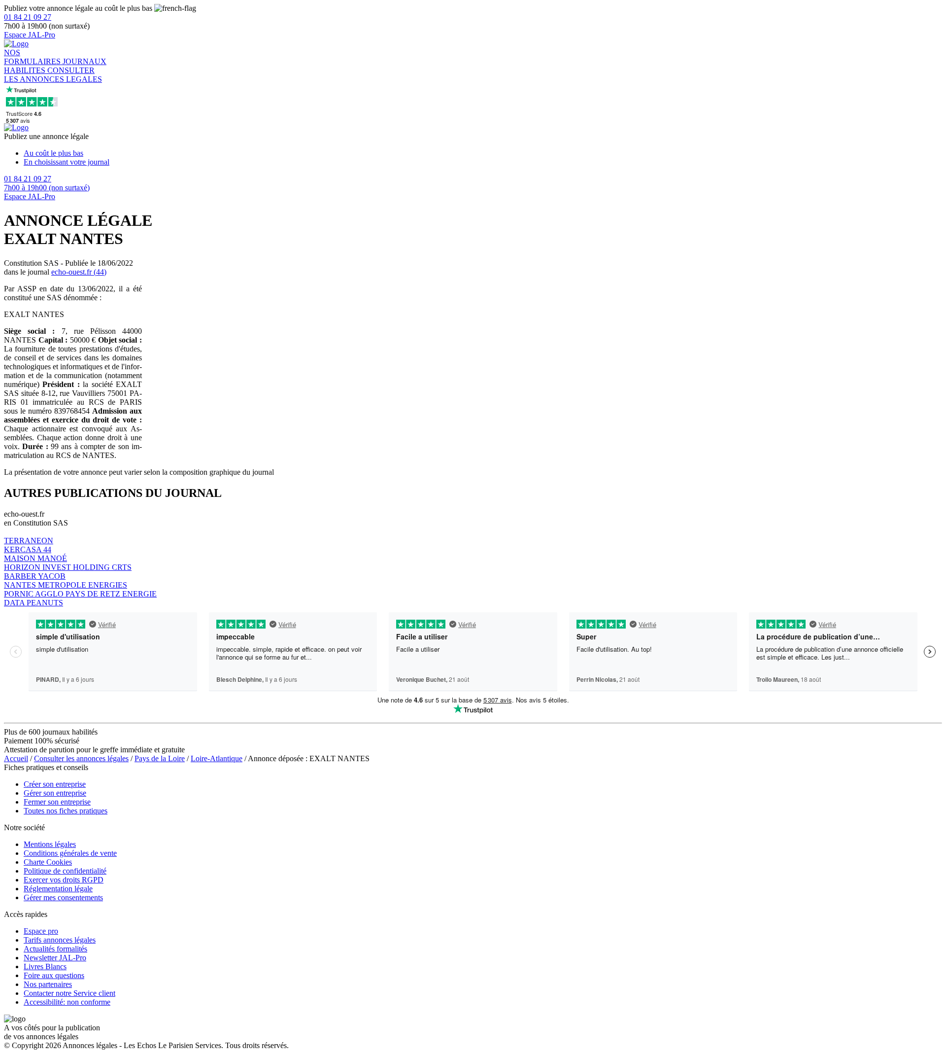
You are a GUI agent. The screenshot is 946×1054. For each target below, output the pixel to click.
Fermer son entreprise (57, 802)
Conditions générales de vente (70, 853)
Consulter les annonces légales (81, 758)
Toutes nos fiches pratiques (65, 811)
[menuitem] (483, 153)
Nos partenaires (48, 984)
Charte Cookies (48, 862)
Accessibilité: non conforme (67, 1002)
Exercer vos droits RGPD (63, 880)
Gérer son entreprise (55, 793)
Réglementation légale (58, 888)
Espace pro (41, 931)
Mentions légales (50, 844)
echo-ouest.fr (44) (78, 272)
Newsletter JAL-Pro (55, 957)
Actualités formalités (55, 949)
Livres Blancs (45, 966)
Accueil (16, 758)
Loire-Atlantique (216, 758)
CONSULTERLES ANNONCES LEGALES (53, 74)
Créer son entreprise (55, 784)
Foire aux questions (54, 975)
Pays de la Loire (160, 758)
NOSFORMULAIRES (33, 57)
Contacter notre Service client (69, 993)
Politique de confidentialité (65, 871)
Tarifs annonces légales (60, 940)
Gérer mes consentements (63, 897)
